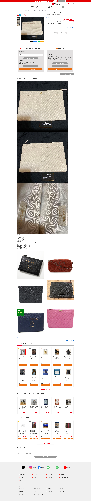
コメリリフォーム (37, 488)
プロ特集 (21, 494)
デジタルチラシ (26, 7)
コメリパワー (63, 491)
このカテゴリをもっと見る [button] (45, 389)
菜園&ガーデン (22, 491)
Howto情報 (32, 7)
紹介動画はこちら (49, 17)
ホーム (18, 10)
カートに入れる (30, 69)
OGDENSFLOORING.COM (21, 3)
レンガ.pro (49, 488)
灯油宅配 (35, 491)
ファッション (23, 10)
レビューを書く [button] (45, 456)
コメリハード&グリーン (51, 491)
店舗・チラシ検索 (38, 7)
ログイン (26, 453)
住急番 (62, 488)
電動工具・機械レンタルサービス (39, 494)
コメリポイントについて (70, 27)
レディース (27, 10)
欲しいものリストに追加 (67, 74)
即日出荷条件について (60, 63)
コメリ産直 (22, 488)
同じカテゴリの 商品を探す (69, 340)
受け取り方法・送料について (31, 66)
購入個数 (54, 32)
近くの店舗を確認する (31, 58)
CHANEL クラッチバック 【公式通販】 (40, 10)
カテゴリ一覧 (20, 7)
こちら (54, 58)
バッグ (32, 10)
